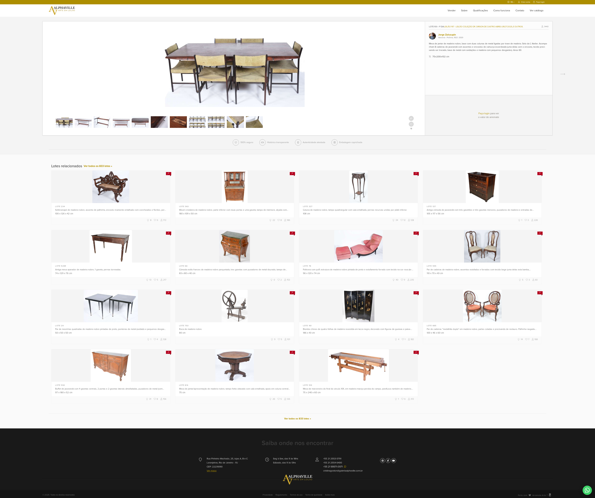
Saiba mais (330, 495)
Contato (520, 10)
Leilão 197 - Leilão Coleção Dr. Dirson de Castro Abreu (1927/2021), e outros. (483, 26)
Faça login (540, 2)
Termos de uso (296, 495)
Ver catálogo (536, 10)
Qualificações (480, 10)
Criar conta (525, 2)
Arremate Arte (539, 495)
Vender (452, 10)
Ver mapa (211, 470)
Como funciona (501, 10)
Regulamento (281, 495)
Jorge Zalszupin (447, 34)
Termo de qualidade (313, 495)
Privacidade (268, 495)
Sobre (464, 10)
